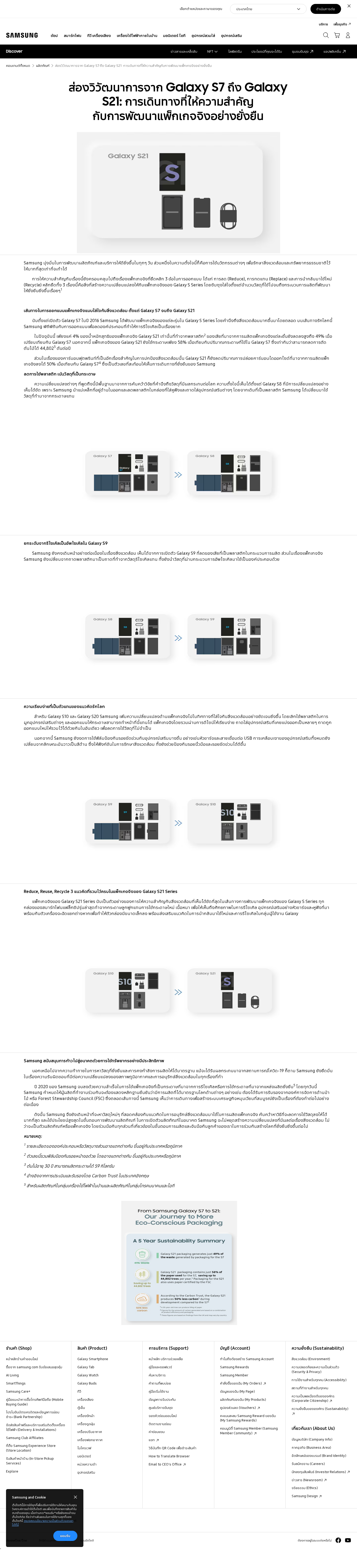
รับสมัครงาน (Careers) (308, 1463)
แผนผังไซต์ (87, 1540)
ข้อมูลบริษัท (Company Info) (312, 1439)
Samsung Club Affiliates (25, 1437)
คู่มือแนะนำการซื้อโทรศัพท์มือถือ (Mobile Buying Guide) (35, 1402)
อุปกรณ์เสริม (86, 1472)
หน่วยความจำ (86, 1464)
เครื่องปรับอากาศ (89, 1431)
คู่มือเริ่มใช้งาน (159, 1391)
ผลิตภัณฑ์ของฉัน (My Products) (243, 1399)
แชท (152, 1439)
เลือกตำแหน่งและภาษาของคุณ (201, 9)
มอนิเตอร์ (84, 1456)
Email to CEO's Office (165, 1464)
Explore (12, 1471)
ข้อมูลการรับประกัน (162, 1399)
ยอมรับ (65, 1535)
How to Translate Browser (169, 1456)
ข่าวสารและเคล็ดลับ (184, 51)
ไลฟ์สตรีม (235, 51)
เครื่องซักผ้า (85, 1415)
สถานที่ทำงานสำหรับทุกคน (310, 1388)
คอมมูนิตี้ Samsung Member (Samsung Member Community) (249, 1430)
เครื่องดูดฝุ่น (86, 1423)
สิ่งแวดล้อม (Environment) (311, 1358)
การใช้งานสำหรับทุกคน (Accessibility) (319, 1379)
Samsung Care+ (18, 1391)
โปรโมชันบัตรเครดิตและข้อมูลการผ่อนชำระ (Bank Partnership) (32, 1414)
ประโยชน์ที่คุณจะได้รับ (266, 51)
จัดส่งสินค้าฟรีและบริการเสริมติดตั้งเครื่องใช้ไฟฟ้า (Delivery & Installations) (35, 1427)
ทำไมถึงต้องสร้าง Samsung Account (247, 1358)
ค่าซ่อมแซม (157, 1431)
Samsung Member (234, 1375)
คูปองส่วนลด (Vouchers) (238, 1407)
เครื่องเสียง (85, 1399)
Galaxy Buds (87, 1383)
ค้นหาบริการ (157, 1375)
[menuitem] (54, 36)
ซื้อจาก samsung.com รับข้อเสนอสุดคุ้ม (34, 1367)
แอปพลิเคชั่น (332, 51)
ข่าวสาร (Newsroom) (308, 1480)
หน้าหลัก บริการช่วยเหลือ (166, 1358)
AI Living (12, 1375)
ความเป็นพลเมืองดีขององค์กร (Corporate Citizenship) (313, 1398)
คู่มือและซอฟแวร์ (160, 1367)
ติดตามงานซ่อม (160, 1423)
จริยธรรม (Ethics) (305, 1487)
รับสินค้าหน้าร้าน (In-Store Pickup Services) (30, 1460)
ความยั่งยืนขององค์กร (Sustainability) (320, 1408)
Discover (14, 51)
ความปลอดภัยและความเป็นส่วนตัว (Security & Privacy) (315, 1369)
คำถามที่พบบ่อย (160, 1383)
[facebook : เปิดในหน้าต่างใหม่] (338, 1540)
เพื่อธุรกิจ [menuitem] (340, 24)
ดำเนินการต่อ (325, 9)
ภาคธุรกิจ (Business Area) (311, 1447)
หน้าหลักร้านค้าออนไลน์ (22, 1358)
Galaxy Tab (85, 1367)
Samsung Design (305, 1496)
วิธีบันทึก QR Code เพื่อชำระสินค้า (172, 1448)
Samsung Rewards (234, 1367)
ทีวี (79, 1391)
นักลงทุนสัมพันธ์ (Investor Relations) (319, 1471)
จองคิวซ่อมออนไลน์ (163, 1415)
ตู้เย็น (81, 1407)
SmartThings (16, 1383)
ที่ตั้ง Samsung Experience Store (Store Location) (31, 1448)
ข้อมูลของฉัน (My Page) (237, 1391)
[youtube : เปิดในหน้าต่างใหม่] (348, 1540)
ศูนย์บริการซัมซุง (161, 1407)
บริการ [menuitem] (323, 24)
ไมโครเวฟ (84, 1448)
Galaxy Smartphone (92, 1358)
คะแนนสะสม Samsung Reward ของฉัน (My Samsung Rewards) (248, 1418)
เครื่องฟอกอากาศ (89, 1439)
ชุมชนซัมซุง (300, 51)
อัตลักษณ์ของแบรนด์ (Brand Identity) (319, 1455)
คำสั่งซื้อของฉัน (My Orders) (241, 1383)
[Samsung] (22, 35)
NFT (210, 51)
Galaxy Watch (88, 1375)
